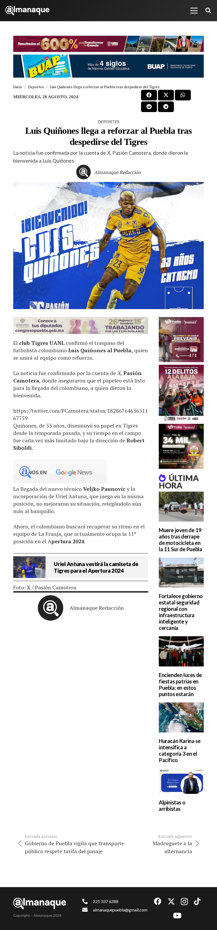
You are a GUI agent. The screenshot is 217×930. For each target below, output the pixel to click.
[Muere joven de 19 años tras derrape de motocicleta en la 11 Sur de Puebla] (181, 507)
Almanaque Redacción (117, 172)
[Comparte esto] (149, 95)
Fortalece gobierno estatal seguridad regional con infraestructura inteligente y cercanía (181, 612)
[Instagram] (184, 902)
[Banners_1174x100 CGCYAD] (108, 44)
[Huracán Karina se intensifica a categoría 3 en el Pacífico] (181, 717)
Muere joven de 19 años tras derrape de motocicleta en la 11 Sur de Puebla (180, 539)
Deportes (108, 121)
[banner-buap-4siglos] (108, 66)
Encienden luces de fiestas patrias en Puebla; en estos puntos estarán (180, 684)
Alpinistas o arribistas (172, 805)
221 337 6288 (105, 901)
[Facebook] (157, 901)
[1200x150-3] (80, 325)
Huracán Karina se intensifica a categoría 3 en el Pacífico (179, 750)
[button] (194, 10)
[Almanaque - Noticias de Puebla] (27, 10)
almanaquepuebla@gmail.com (120, 909)
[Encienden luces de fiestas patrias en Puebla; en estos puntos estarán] (181, 651)
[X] (171, 901)
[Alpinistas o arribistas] (181, 781)
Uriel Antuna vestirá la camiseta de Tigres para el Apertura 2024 (96, 567)
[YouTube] (177, 915)
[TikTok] (197, 901)
